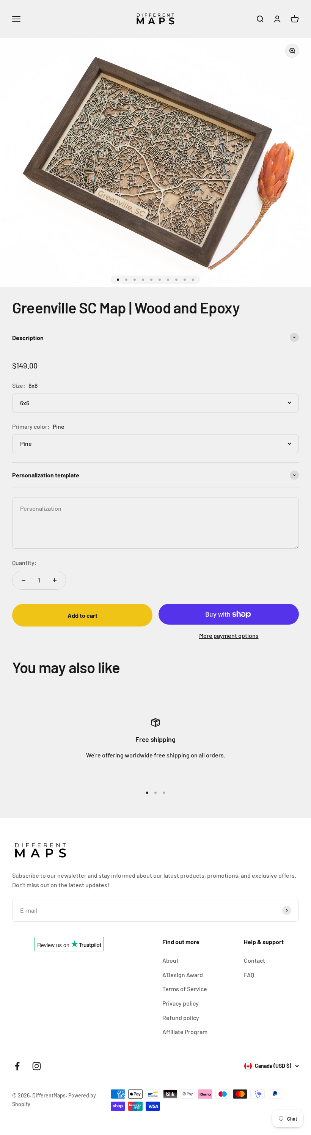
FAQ (249, 974)
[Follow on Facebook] (17, 1066)
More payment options (229, 635)
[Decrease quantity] (24, 580)
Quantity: (24, 562)
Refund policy (180, 1017)
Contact (254, 960)
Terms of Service (184, 988)
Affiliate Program (184, 1031)
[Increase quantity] (55, 580)
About (170, 960)
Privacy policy (180, 1003)
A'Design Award (182, 974)
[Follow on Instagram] (36, 1066)
